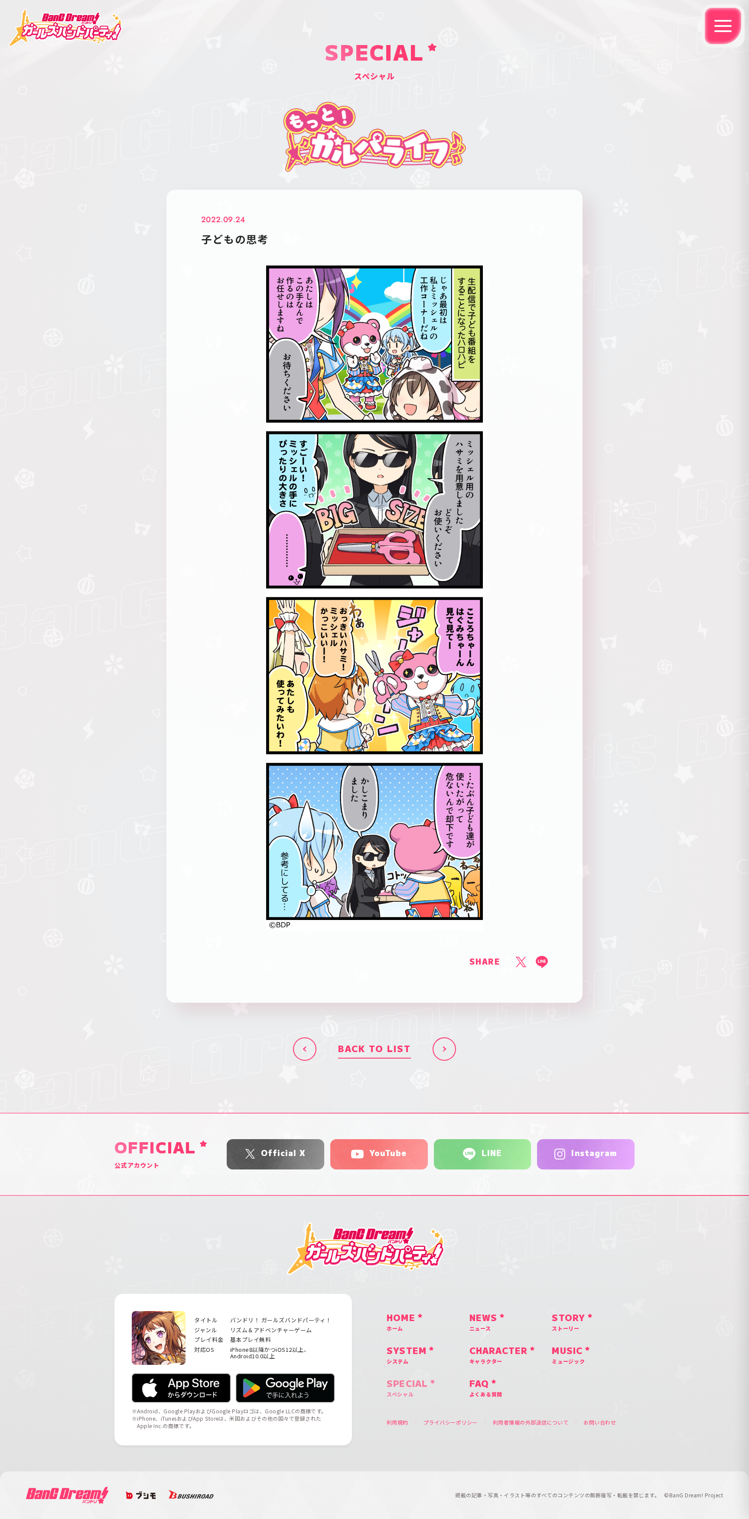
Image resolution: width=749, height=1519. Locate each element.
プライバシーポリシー (450, 1422)
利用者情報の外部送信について (531, 1422)
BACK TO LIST (374, 1049)
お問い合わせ (599, 1422)
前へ (304, 1049)
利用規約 (397, 1422)
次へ (444, 1049)
